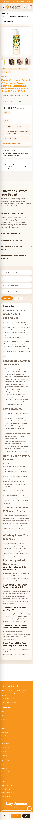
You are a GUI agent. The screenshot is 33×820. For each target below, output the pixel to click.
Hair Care (4, 740)
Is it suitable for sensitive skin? (11, 233)
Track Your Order (6, 772)
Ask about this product (13, 143)
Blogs (3, 764)
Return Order (5, 776)
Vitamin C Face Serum (9, 518)
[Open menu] (3, 7)
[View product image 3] (20, 61)
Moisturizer (4, 751)
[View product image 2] (12, 61)
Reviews (4, 768)
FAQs (3, 719)
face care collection (20, 531)
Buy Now (26, 816)
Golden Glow (5, 747)
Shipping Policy (6, 796)
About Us (4, 715)
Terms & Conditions (7, 785)
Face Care (9, 13)
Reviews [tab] (18, 298)
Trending (4, 755)
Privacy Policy (5, 789)
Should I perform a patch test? (11, 240)
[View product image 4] (27, 61)
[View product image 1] (4, 61)
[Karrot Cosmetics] (13, 7)
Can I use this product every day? (12, 213)
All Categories (5, 743)
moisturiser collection (21, 523)
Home (3, 13)
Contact (4, 723)
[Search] (25, 7)
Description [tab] (7, 298)
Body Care (4, 736)
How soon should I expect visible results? (12, 248)
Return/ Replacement (7, 793)
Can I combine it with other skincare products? (13, 257)
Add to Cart (16, 816)
